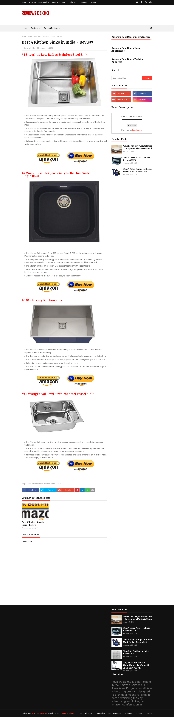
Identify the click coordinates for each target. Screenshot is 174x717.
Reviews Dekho (29, 48)
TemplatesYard (41, 713)
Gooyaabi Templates (66, 713)
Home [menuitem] (24, 28)
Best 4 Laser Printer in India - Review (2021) (137, 158)
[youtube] (137, 2)
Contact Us (83, 2)
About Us (32, 2)
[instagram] (145, 2)
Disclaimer (72, 2)
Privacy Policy (43, 2)
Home (24, 2)
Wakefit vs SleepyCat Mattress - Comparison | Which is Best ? (137, 147)
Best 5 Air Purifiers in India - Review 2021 (136, 652)
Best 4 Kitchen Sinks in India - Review (33, 523)
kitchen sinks (49, 484)
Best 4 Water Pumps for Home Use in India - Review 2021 (137, 170)
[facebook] (141, 2)
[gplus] (150, 2)
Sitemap (93, 2)
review (30, 36)
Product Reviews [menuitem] (51, 28)
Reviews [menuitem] (34, 28)
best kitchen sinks (35, 484)
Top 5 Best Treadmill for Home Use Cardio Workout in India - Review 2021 (136, 665)
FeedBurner (137, 130)
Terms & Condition (58, 2)
